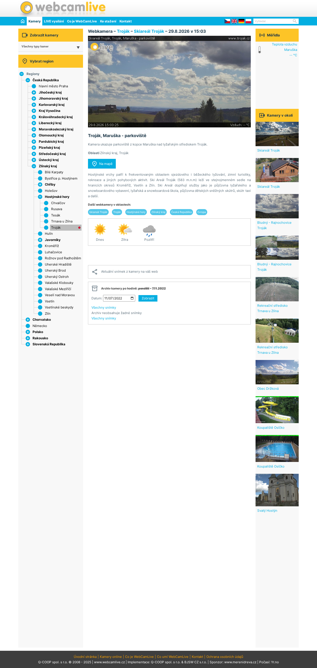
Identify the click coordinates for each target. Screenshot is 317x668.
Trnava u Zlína (61, 221)
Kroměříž (52, 246)
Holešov (51, 191)
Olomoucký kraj (51, 135)
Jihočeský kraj (50, 92)
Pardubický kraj (51, 141)
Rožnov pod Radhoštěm (63, 258)
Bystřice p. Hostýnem (61, 178)
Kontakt (125, 21)
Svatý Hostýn (267, 510)
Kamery (34, 21)
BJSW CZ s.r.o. (195, 662)
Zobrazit (148, 298)
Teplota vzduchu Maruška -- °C (284, 49)
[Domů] (22, 21)
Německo (40, 326)
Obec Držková (268, 388)
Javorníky (53, 240)
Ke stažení (108, 21)
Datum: (96, 298)
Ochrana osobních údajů (224, 657)
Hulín (49, 234)
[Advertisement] (248, 7)
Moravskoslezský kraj (56, 129)
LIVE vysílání (54, 21)
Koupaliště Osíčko (270, 428)
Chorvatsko (42, 320)
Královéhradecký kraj (56, 117)
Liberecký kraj (50, 123)
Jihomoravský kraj (53, 98)
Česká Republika (46, 80)
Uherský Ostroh (57, 277)
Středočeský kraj (52, 154)
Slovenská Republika (49, 344)
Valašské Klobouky (59, 283)
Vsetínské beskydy (59, 307)
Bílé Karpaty (54, 172)
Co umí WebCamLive (172, 657)
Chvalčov (58, 203)
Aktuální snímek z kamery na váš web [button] (124, 272)
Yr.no (275, 662)
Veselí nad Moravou (60, 295)
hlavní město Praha (53, 86)
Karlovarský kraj (51, 105)
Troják (56, 227)
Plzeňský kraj (49, 147)
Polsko (38, 332)
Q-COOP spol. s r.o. (165, 662)
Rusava (56, 209)
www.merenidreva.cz (240, 662)
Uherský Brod (55, 270)
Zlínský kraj (48, 166)
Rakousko (40, 338)
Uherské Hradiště (58, 264)
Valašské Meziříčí (58, 289)
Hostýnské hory (57, 197)
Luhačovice (53, 252)
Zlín (47, 313)
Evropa (202, 212)
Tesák (55, 215)
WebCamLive (62, 8)
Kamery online (111, 657)
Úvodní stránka (85, 657)
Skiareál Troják (149, 31)
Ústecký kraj (49, 160)
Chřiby (50, 184)
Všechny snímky (103, 307)
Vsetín (49, 301)
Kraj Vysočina (49, 111)
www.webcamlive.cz (109, 662)
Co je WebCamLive (82, 21)
